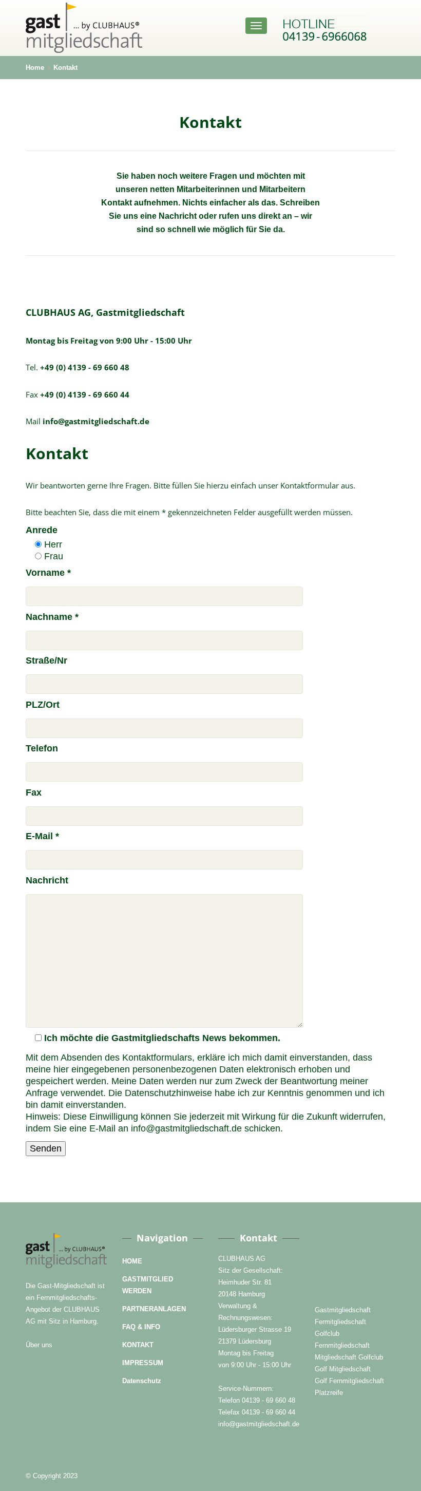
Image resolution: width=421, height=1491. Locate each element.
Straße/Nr (46, 660)
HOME (132, 1261)
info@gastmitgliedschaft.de (258, 1424)
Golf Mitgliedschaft (343, 1369)
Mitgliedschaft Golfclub (349, 1357)
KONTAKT (138, 1345)
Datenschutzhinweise (168, 1093)
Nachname (52, 617)
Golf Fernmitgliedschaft (349, 1381)
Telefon (42, 748)
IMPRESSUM (142, 1363)
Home (35, 67)
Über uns (39, 1345)
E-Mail (42, 836)
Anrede (42, 530)
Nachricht (47, 880)
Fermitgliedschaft (340, 1322)
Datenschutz (141, 1381)
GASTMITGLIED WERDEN (147, 1285)
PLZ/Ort (43, 705)
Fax (34, 792)
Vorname (48, 573)
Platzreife (329, 1392)
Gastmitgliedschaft (343, 1310)
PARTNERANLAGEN (154, 1309)
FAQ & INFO (141, 1327)
